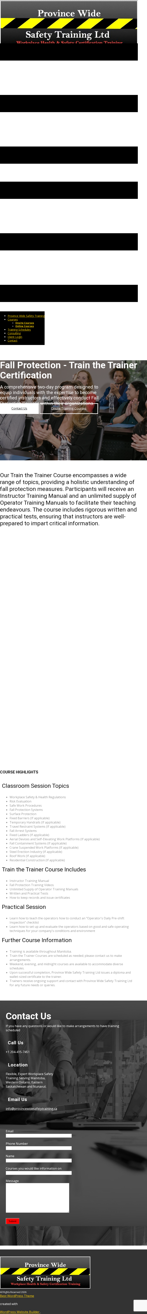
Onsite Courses (24, 323)
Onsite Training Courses (68, 408)
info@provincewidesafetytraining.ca (31, 1109)
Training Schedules (19, 329)
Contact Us (19, 408)
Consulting (14, 333)
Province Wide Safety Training (26, 316)
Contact (12, 340)
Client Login (15, 337)
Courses (13, 319)
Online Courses (24, 326)
